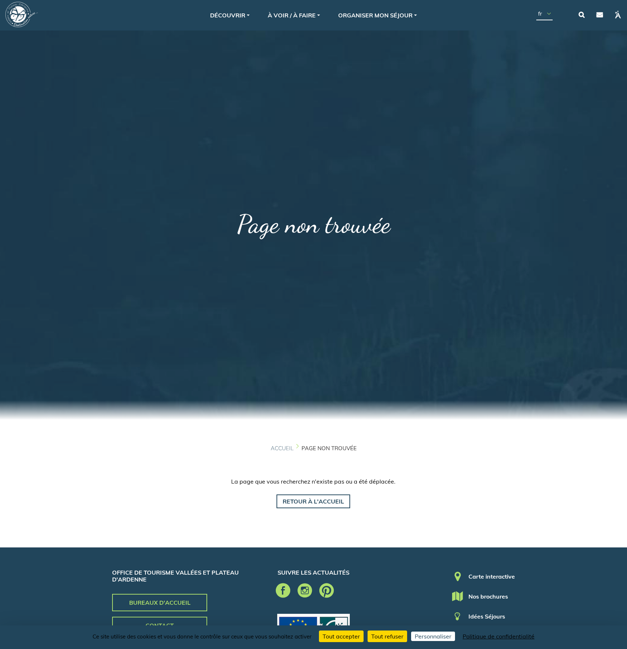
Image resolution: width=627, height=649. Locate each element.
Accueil (282, 448)
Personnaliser (433, 636)
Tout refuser (387, 636)
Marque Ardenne (618, 14)
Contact (600, 14)
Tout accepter (341, 636)
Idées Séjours (486, 616)
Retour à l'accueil (313, 501)
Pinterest (326, 591)
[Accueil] (21, 14)
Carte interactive (491, 576)
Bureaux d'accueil (159, 602)
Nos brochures (488, 596)
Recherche (582, 14)
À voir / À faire (292, 15)
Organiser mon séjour (375, 15)
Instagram (305, 591)
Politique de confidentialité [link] (498, 636)
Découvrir (227, 15)
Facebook (283, 591)
